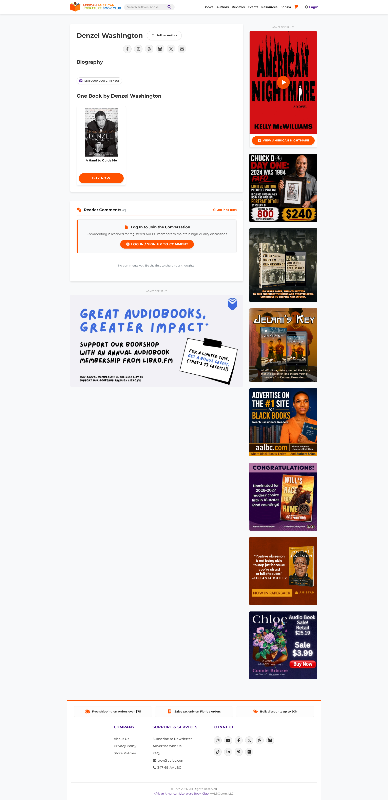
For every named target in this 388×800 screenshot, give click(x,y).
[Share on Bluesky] (160, 49)
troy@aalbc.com (171, 760)
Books (208, 7)
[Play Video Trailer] (283, 82)
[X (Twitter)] (249, 740)
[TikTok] (218, 752)
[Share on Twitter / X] (171, 49)
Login (313, 7)
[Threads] (260, 740)
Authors (222, 7)
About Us (121, 739)
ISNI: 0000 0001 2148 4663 (101, 80)
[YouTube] (228, 740)
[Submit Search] (169, 7)
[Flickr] (249, 752)
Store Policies (125, 753)
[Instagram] (218, 740)
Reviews (238, 7)
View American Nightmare (286, 140)
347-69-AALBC (169, 767)
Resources (269, 7)
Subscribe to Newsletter (172, 739)
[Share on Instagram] (138, 49)
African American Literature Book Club (181, 793)
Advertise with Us (167, 746)
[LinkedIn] (228, 752)
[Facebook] (239, 740)
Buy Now (101, 178)
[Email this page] (182, 49)
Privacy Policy (125, 746)
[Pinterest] (239, 752)
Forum (285, 7)
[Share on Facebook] (127, 49)
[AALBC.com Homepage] (95, 7)
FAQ (156, 753)
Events (253, 7)
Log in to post (226, 209)
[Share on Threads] (149, 49)
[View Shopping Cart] (296, 7)
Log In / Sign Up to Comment (159, 244)
